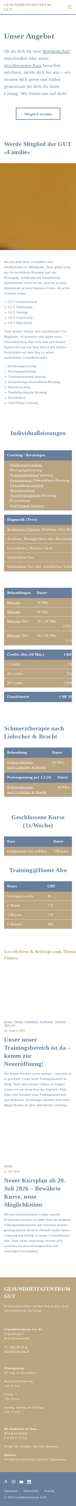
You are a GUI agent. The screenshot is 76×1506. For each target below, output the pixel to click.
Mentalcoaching (22, 490)
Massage (13, 603)
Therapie (60, 1021)
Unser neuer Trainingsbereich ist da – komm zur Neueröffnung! (37, 1051)
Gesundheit (31, 1021)
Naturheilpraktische (26, 495)
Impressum (11, 1490)
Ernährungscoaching (26, 465)
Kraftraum (46, 1021)
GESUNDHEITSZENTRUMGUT (27, 7)
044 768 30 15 (19, 1346)
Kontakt (50, 1490)
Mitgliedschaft (56, 51)
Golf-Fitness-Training (27, 506)
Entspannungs (21, 480)
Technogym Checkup (23, 529)
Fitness (18, 1021)
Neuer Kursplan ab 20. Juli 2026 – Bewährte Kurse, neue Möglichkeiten (34, 1192)
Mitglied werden (37, 114)
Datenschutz (31, 1490)
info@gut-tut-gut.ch (16, 1351)
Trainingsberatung (24, 475)
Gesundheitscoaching (26, 485)
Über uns (9, 1025)
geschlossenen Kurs (23, 65)
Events (8, 1021)
